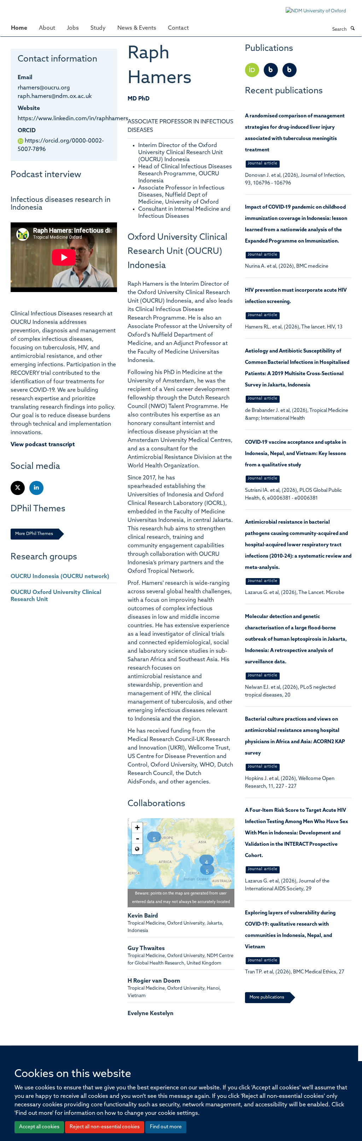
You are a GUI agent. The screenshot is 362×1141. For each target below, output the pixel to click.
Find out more (166, 1127)
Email (25, 78)
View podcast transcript (43, 445)
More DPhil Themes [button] (34, 534)
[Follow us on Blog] (271, 70)
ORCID (27, 131)
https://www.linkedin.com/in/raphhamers (73, 119)
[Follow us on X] (18, 488)
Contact (178, 28)
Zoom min (137, 849)
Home (19, 28)
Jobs (73, 28)
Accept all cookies (39, 1127)
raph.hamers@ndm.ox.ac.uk (55, 96)
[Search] (352, 29)
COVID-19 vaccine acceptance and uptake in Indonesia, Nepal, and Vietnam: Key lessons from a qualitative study (295, 453)
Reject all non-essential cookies (105, 1127)
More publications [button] (267, 997)
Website (29, 108)
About (47, 28)
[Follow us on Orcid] (252, 70)
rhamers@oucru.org (44, 88)
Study (98, 28)
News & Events (136, 28)
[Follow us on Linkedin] (36, 488)
